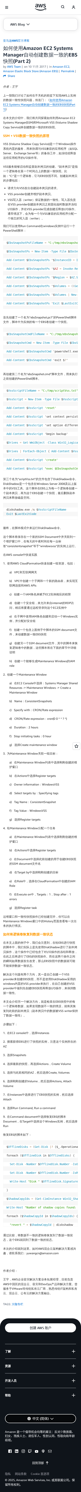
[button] (20, 24)
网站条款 (21, 1474)
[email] (50, 1452)
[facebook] (10, 1452)
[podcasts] (43, 1452)
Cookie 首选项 (40, 1474)
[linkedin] (16, 1452)
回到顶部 (38, 1463)
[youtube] (36, 1452)
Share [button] (11, 76)
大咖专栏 (17, 1304)
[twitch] (30, 1452)
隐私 (8, 1474)
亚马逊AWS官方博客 (16, 40)
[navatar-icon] (73, 7)
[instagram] (23, 1452)
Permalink (67, 71)
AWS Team (14, 66)
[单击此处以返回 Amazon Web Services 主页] (40, 7)
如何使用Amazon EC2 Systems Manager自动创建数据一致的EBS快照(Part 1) (39, 104)
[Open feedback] (76, 746)
